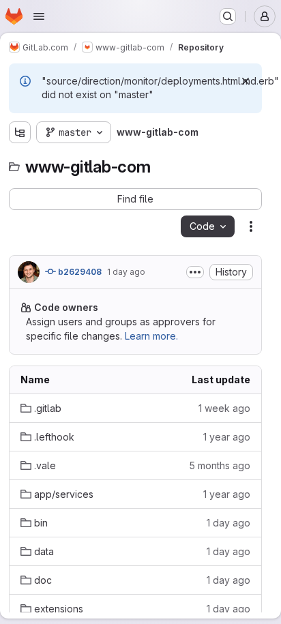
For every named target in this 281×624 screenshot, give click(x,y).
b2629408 (79, 272)
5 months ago (219, 465)
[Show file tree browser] (20, 132)
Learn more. (151, 336)
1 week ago (224, 408)
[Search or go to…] (228, 16)
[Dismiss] (245, 81)
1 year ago (226, 437)
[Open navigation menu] (39, 16)
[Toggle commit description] (195, 272)
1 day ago (126, 272)
